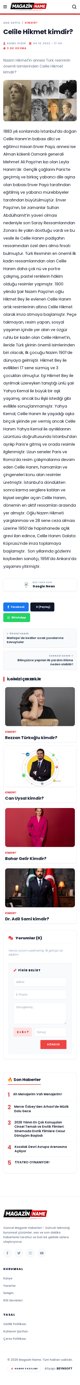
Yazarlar (9, 1286)
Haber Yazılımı (26, 1368)
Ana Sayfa (11, 22)
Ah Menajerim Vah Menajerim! (37, 1094)
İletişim (8, 1293)
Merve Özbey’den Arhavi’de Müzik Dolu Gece (41, 1108)
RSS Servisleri (12, 1300)
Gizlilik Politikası (14, 1324)
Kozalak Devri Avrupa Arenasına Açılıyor (41, 1149)
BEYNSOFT (64, 1368)
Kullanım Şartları (15, 1331)
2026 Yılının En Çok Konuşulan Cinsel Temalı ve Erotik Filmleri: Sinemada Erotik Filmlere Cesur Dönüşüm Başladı (39, 1129)
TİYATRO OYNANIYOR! (32, 1162)
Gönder (53, 1044)
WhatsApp (18, 617)
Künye (7, 1278)
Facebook (18, 607)
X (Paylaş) (43, 607)
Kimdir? (31, 22)
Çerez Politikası (14, 1339)
